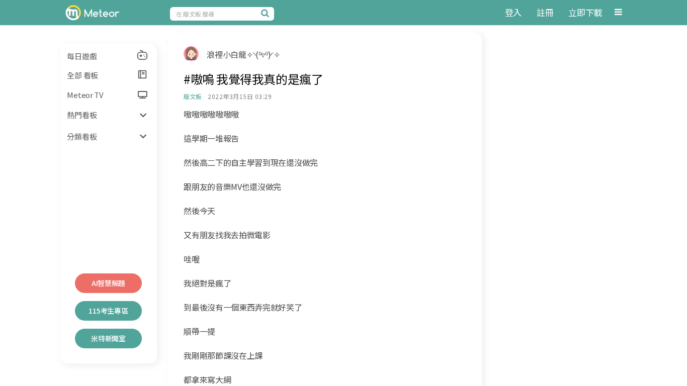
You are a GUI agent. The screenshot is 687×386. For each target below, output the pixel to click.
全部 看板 (82, 75)
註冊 (545, 12)
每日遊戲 (82, 56)
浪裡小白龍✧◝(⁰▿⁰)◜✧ (243, 54)
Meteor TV (85, 94)
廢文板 (192, 96)
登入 (513, 12)
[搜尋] (266, 13)
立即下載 (585, 12)
